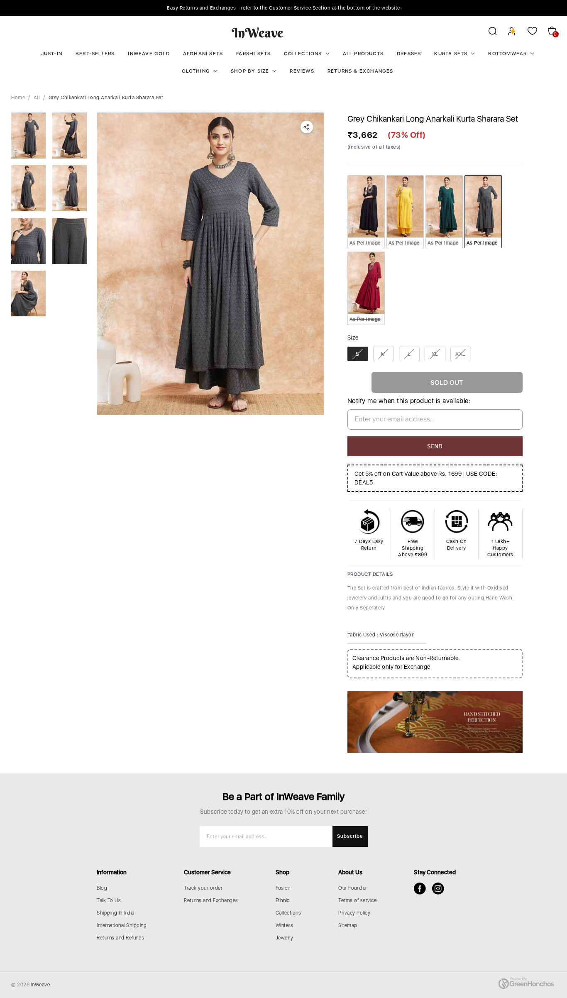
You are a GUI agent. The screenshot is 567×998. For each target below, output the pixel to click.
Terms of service (357, 900)
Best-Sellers (95, 53)
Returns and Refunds (120, 938)
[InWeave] (258, 32)
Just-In (51, 53)
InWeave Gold (148, 53)
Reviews (302, 71)
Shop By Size (250, 71)
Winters (284, 925)
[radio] (366, 211)
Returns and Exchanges (211, 900)
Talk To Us (109, 900)
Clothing (196, 71)
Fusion (283, 888)
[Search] (487, 32)
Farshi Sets (253, 53)
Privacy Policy (354, 913)
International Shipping (122, 925)
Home (18, 97)
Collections (303, 53)
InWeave (40, 985)
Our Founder (352, 888)
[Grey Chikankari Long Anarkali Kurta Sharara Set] (210, 264)
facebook (420, 889)
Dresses (409, 53)
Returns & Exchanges (360, 71)
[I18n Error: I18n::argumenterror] (28, 136)
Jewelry (284, 938)
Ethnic (283, 900)
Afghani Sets (203, 53)
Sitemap (347, 925)
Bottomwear (507, 53)
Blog (102, 888)
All (37, 97)
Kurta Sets (450, 53)
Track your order (203, 888)
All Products (363, 53)
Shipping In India (115, 913)
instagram (438, 889)
